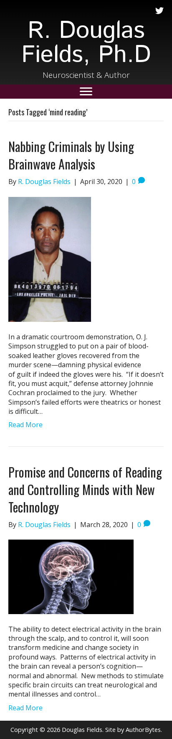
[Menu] (86, 92)
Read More (25, 424)
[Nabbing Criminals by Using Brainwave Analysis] (49, 258)
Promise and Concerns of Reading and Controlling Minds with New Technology (85, 489)
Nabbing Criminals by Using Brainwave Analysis (71, 155)
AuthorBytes (143, 730)
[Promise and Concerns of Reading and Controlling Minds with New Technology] (71, 576)
